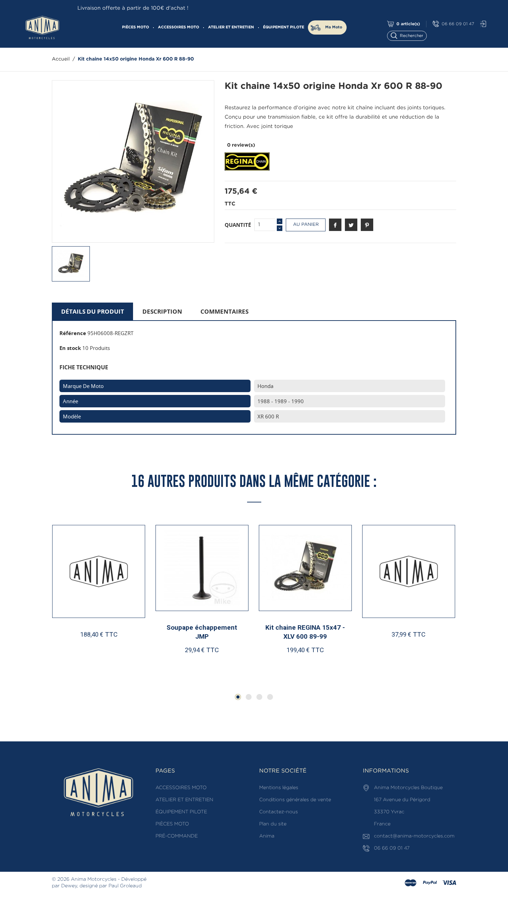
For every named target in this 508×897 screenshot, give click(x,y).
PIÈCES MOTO (135, 27)
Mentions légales (278, 788)
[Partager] (335, 225)
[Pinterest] (367, 225)
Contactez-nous (278, 812)
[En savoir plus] (124, 663)
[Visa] (449, 883)
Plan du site (272, 824)
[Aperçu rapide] (102, 663)
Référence (72, 333)
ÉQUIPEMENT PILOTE (283, 27)
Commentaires (224, 311)
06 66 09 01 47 (458, 24)
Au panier (306, 224)
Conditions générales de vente (295, 800)
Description (162, 311)
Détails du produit (92, 311)
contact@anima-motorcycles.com (414, 836)
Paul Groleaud (125, 886)
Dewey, (69, 886)
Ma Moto (333, 27)
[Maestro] (410, 883)
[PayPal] (430, 883)
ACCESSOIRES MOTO (178, 27)
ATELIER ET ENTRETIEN (231, 27)
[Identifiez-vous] (481, 24)
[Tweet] (351, 225)
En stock (70, 347)
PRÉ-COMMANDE (177, 836)
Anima (266, 836)
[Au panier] (77, 663)
